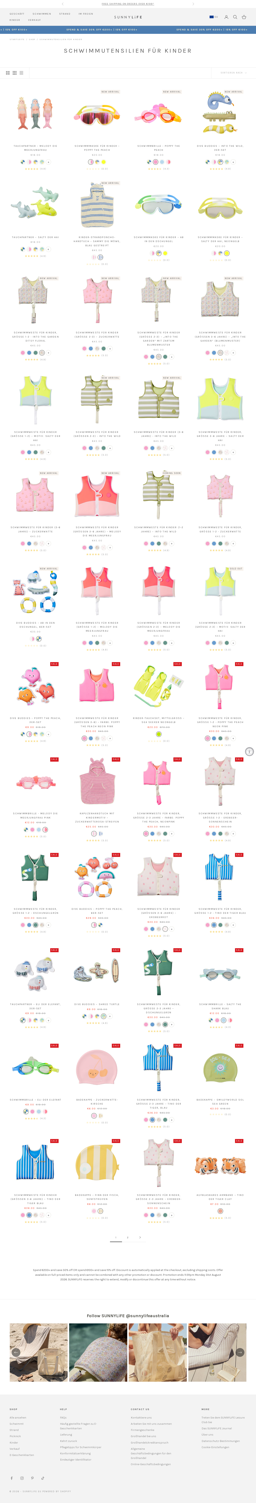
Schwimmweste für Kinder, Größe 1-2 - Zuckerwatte (220, 529)
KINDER (15, 20)
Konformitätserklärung (75, 1453)
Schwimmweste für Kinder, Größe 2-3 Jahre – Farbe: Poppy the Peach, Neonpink (159, 817)
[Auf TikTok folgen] (43, 1478)
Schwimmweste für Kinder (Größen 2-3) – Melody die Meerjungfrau (159, 626)
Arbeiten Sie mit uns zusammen (151, 1424)
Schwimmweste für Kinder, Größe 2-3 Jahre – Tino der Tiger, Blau (158, 1103)
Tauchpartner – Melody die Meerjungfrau (35, 148)
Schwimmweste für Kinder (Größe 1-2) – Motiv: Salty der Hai (36, 436)
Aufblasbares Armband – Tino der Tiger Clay (220, 1197)
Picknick (15, 1436)
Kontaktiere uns (141, 1417)
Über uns (207, 1434)
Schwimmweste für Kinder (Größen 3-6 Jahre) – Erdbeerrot (158, 913)
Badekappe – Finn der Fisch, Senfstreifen (97, 1197)
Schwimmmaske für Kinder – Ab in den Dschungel (159, 239)
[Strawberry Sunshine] (227, 353)
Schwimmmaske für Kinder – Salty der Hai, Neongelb (220, 239)
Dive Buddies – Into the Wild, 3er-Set (220, 148)
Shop (32, 39)
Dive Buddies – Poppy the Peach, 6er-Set (97, 911)
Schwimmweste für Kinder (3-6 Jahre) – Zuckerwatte (36, 529)
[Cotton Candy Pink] (94, 1116)
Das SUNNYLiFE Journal (217, 1428)
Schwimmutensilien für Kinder (60, 39)
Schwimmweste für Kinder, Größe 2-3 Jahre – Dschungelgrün (159, 1008)
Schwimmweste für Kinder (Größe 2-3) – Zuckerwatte (97, 334)
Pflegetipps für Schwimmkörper (80, 1447)
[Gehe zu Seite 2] (140, 1237)
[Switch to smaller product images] (14, 72)
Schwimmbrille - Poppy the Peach (158, 148)
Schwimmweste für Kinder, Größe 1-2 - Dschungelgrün (36, 911)
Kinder (14, 1442)
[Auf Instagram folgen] (22, 1478)
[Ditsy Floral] (42, 353)
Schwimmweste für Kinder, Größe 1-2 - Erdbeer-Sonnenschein (220, 817)
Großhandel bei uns (143, 1436)
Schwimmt (17, 1424)
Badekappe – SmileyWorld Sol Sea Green (220, 1101)
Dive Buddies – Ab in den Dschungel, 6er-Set (35, 624)
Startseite (17, 39)
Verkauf (15, 1449)
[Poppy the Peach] (29, 162)
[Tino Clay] (220, 1211)
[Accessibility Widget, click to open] (249, 751)
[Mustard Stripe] (100, 1116)
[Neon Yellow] (103, 162)
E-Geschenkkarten (22, 1455)
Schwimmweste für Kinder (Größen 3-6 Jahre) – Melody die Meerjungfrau (97, 531)
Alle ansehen (18, 1417)
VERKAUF (34, 20)
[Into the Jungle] (97, 162)
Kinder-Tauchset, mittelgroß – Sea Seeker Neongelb (159, 720)
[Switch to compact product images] (21, 72)
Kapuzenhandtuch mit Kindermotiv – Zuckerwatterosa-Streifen (97, 817)
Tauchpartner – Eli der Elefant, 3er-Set (35, 1006)
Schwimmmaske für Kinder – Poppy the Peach (97, 148)
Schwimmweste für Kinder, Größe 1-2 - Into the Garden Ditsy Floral (35, 336)
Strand (14, 1430)
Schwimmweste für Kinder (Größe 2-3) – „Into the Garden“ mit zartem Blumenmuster (158, 338)
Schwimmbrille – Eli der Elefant (36, 1099)
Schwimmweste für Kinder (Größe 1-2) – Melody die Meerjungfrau (97, 626)
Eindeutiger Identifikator (75, 1459)
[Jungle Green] (35, 353)
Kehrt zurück (68, 1441)
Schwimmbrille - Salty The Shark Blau (220, 1006)
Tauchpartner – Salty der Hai (35, 237)
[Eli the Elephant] (23, 162)
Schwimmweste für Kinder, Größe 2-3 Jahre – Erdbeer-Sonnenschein (159, 1199)
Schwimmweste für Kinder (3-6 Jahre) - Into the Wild (159, 434)
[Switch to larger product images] (8, 72)
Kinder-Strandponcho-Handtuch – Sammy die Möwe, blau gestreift (97, 241)
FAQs (63, 1417)
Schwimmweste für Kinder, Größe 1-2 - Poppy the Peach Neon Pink (220, 722)
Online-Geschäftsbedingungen (151, 1464)
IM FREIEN (86, 13)
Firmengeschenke (142, 1430)
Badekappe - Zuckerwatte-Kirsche (97, 1101)
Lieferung (66, 1434)
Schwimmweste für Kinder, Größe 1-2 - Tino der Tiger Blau (220, 911)
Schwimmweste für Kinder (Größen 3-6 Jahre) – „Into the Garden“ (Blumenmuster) (220, 336)
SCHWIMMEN (42, 13)
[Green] (42, 162)
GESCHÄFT (17, 13)
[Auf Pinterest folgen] (32, 1478)
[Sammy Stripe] (100, 257)
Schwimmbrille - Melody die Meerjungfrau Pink (35, 815)
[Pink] (168, 162)
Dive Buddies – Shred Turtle (97, 1004)
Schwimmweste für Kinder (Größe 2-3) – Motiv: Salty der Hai (220, 626)
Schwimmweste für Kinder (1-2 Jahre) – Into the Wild (158, 529)
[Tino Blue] (29, 353)
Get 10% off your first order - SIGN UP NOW (128, 6)
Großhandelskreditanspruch (149, 1442)
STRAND (65, 13)
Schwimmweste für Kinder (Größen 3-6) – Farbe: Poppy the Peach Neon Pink (97, 722)
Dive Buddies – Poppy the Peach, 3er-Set (35, 720)
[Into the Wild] (35, 162)
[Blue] (162, 162)
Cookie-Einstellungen (215, 1447)
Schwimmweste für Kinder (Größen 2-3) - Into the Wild (97, 434)
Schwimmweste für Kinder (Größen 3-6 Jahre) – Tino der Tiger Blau (36, 1199)
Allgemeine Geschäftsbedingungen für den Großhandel (151, 1453)
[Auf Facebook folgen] (12, 1478)
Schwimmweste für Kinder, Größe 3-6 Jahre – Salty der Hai (220, 436)
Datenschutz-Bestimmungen (221, 1441)
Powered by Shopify (56, 1491)
